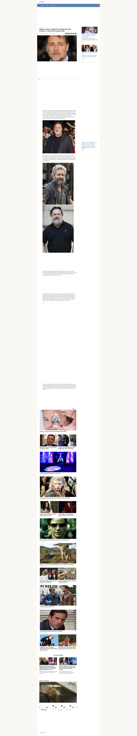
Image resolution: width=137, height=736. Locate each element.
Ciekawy (42, 5)
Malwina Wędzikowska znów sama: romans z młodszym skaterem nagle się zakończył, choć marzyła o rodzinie (67, 668)
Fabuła (47, 5)
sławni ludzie (52, 5)
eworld (41, 2)
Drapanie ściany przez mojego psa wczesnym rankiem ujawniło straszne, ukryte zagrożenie (89, 36)
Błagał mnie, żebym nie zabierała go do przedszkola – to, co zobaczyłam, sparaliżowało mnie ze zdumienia (89, 143)
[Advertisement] (68, 16)
